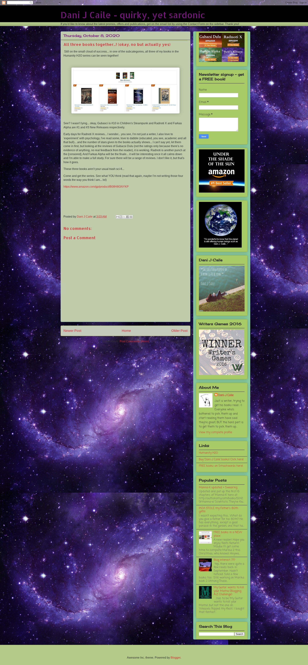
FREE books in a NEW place (228, 534)
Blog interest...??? (224, 560)
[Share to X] (124, 217)
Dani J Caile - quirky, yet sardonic (133, 14)
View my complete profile (215, 432)
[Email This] (117, 217)
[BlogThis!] (121, 217)
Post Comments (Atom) (134, 341)
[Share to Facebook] (127, 217)
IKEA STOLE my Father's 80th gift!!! (218, 510)
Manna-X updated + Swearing (218, 487)
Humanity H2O (208, 453)
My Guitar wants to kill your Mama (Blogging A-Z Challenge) (229, 590)
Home (126, 330)
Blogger (175, 657)
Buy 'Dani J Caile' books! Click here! (221, 459)
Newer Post (72, 330)
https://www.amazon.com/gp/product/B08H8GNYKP (96, 186)
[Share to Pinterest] (131, 217)
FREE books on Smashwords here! (221, 466)
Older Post (179, 330)
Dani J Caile (225, 395)
